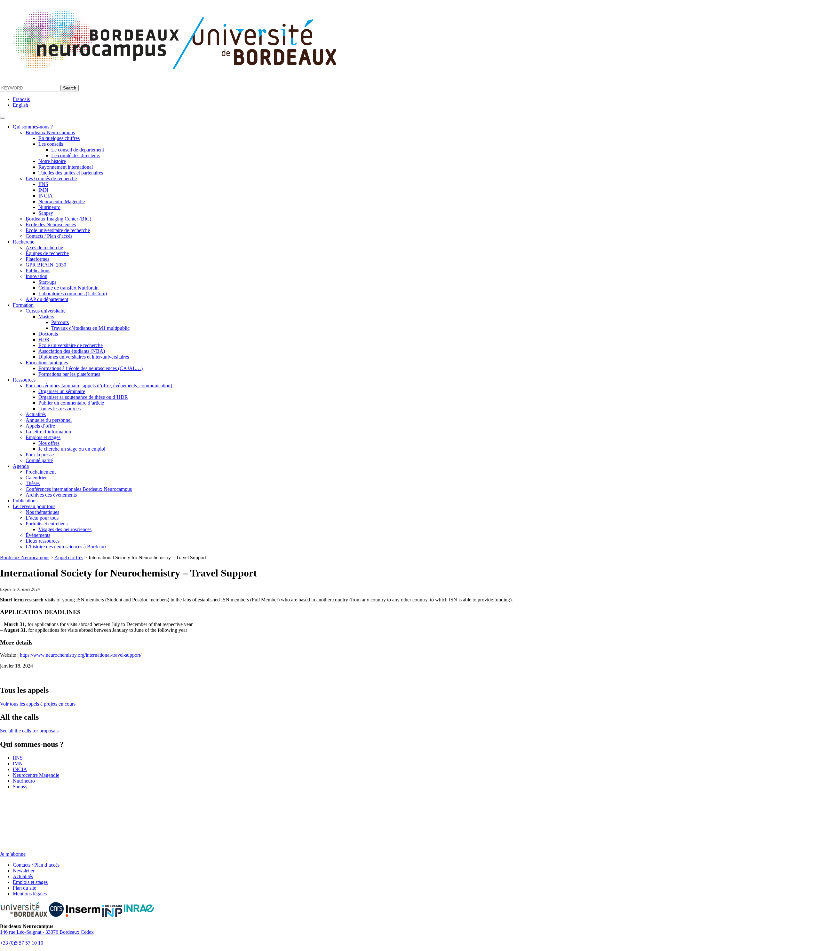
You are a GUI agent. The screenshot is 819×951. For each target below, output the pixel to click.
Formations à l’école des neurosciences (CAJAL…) (90, 368)
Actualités (36, 414)
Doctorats (48, 333)
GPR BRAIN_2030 (46, 264)
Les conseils (50, 144)
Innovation (36, 276)
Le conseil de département (77, 149)
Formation (23, 305)
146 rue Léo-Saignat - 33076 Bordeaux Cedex (47, 932)
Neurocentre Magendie (61, 201)
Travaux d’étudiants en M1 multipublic (90, 328)
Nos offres (49, 443)
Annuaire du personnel (49, 420)
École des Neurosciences (51, 224)
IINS (43, 184)
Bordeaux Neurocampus (50, 132)
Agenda (21, 466)
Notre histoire (52, 161)
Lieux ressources (43, 541)
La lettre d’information (48, 431)
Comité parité (39, 460)
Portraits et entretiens (47, 523)
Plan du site (24, 888)
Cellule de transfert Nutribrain (68, 287)
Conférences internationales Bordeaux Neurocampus (79, 489)
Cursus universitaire (46, 310)
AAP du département (47, 299)
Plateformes (37, 259)
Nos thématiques (42, 512)
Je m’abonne (13, 854)
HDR (44, 339)
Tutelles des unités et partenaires (70, 172)
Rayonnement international (65, 167)
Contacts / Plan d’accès (49, 236)
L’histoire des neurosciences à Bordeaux (66, 546)
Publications (38, 270)
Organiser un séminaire (61, 391)
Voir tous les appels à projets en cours (38, 704)
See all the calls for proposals (29, 730)
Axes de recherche (44, 247)
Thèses (33, 483)
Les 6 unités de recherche (51, 178)
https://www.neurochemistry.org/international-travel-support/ (80, 655)
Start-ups (47, 282)
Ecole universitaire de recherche (58, 230)
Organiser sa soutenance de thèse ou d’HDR (83, 397)
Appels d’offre (40, 426)
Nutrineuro (49, 207)
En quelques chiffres (59, 138)
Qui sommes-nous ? (33, 126)
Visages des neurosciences (64, 529)
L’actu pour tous (42, 518)
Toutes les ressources (59, 408)
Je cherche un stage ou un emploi (71, 449)
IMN (43, 190)
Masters (46, 316)
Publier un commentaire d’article (71, 403)
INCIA (45, 195)
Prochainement (41, 472)
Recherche (23, 241)
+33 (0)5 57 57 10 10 (21, 943)
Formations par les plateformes (69, 374)
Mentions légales (30, 893)
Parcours (60, 322)
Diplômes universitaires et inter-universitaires (83, 357)
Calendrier (36, 477)
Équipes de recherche (47, 253)
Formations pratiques (47, 362)
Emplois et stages (43, 437)
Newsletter (24, 870)
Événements (38, 535)
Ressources (24, 380)
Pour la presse (40, 454)
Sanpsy (45, 213)
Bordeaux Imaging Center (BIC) (58, 218)
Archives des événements (51, 495)
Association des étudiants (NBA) (71, 351)
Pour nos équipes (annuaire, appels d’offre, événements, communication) (99, 385)
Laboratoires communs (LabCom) (72, 293)
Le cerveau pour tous (34, 506)
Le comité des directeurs (75, 155)
